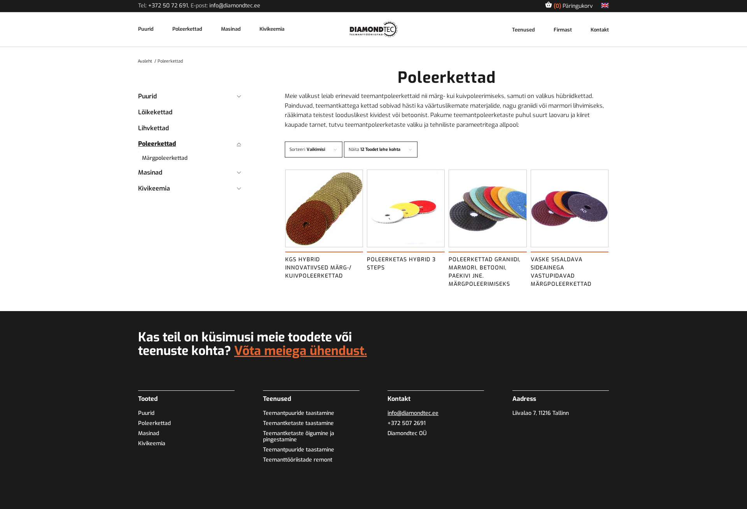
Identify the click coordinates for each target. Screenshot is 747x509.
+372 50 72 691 (168, 5)
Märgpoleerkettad (165, 158)
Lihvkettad (153, 128)
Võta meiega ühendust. (300, 351)
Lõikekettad (155, 112)
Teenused (523, 30)
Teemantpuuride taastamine (298, 413)
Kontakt (600, 30)
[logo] (374, 29)
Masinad (231, 29)
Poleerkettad (187, 29)
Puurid (146, 29)
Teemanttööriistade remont (297, 460)
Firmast (563, 30)
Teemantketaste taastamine (298, 423)
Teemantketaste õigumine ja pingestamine (298, 436)
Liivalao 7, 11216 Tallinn (540, 413)
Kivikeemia (272, 29)
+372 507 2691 (407, 423)
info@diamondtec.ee (234, 5)
